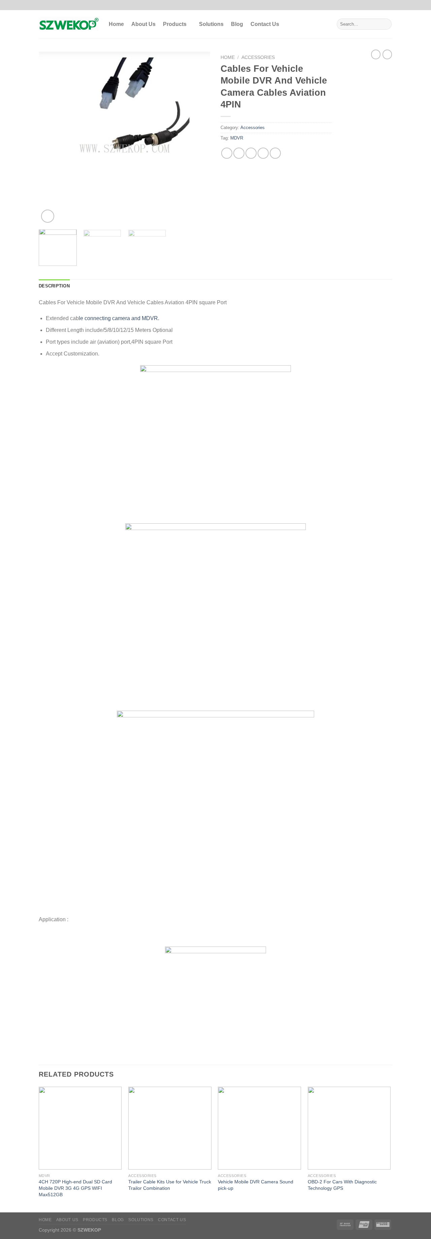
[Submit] (385, 24)
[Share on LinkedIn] (275, 153)
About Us (143, 24)
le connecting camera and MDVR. (119, 318)
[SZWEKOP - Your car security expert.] (69, 24)
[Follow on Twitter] (376, 5)
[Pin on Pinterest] (263, 153)
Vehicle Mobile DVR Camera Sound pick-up (255, 1185)
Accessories (258, 57)
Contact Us (265, 24)
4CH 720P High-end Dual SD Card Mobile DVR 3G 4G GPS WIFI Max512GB (75, 1188)
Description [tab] (54, 285)
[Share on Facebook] (226, 153)
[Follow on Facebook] (370, 5)
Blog (237, 24)
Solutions (211, 24)
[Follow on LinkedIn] (389, 5)
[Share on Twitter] (238, 153)
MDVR (236, 138)
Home (116, 24)
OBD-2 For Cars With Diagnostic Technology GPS (342, 1185)
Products (175, 24)
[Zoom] (47, 216)
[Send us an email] (382, 5)
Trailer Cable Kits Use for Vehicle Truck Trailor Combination (169, 1185)
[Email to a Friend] (251, 153)
